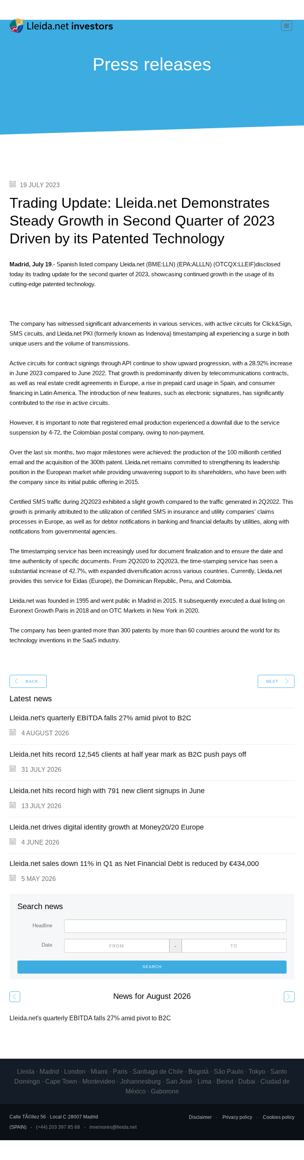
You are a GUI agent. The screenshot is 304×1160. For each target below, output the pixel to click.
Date (47, 945)
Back (32, 681)
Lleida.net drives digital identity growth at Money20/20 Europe (107, 827)
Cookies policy (278, 1117)
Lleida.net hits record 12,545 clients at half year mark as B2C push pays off (128, 754)
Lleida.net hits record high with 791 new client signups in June (107, 791)
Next (272, 681)
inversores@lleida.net (113, 1127)
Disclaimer (200, 1117)
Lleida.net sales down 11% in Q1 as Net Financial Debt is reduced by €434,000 (134, 864)
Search (152, 966)
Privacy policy (237, 1117)
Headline (42, 925)
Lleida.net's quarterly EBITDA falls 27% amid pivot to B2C (100, 718)
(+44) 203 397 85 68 (58, 1127)
